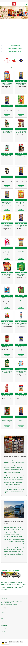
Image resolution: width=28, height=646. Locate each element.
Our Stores (10, 643)
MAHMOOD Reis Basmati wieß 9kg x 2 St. (7, 372)
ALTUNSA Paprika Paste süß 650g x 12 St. (7, 347)
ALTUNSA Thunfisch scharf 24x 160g (21, 372)
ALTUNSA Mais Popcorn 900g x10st (21, 420)
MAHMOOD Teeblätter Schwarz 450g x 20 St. (7, 179)
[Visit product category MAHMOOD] (21, 60)
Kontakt (19, 643)
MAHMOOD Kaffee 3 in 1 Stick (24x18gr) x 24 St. (7, 275)
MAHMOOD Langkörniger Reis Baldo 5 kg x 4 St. (21, 347)
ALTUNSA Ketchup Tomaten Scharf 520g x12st (7, 396)
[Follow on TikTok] (7, 608)
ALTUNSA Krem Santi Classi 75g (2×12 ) (7, 298)
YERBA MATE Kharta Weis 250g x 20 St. (7, 156)
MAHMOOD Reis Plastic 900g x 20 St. (21, 396)
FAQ (23, 643)
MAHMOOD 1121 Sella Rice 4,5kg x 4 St (7, 84)
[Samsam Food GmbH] (14, 4)
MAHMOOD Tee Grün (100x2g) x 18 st (21, 275)
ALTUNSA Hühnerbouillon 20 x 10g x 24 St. (7, 226)
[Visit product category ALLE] (7, 60)
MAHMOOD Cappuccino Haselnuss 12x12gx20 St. (7, 132)
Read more (7, 115)
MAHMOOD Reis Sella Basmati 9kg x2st (21, 251)
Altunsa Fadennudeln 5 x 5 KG (21, 108)
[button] (2, 4)
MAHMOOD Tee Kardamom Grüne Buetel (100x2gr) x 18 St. (21, 299)
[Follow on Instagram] (4, 608)
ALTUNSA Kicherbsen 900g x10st (21, 226)
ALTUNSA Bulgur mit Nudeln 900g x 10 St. (21, 179)
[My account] (24, 4)
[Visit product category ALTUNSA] (14, 60)
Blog (15, 643)
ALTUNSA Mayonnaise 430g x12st (21, 324)
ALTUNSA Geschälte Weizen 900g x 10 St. (7, 108)
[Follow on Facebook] (2, 608)
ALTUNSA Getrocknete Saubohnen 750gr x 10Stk (7, 420)
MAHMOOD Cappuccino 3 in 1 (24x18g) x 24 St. (21, 156)
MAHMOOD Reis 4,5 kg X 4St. (21, 203)
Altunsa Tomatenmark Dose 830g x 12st (7, 324)
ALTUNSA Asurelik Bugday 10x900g (7, 203)
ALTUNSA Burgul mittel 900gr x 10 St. (21, 84)
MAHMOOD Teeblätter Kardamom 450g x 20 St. (21, 132)
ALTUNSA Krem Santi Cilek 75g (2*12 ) (7, 251)
